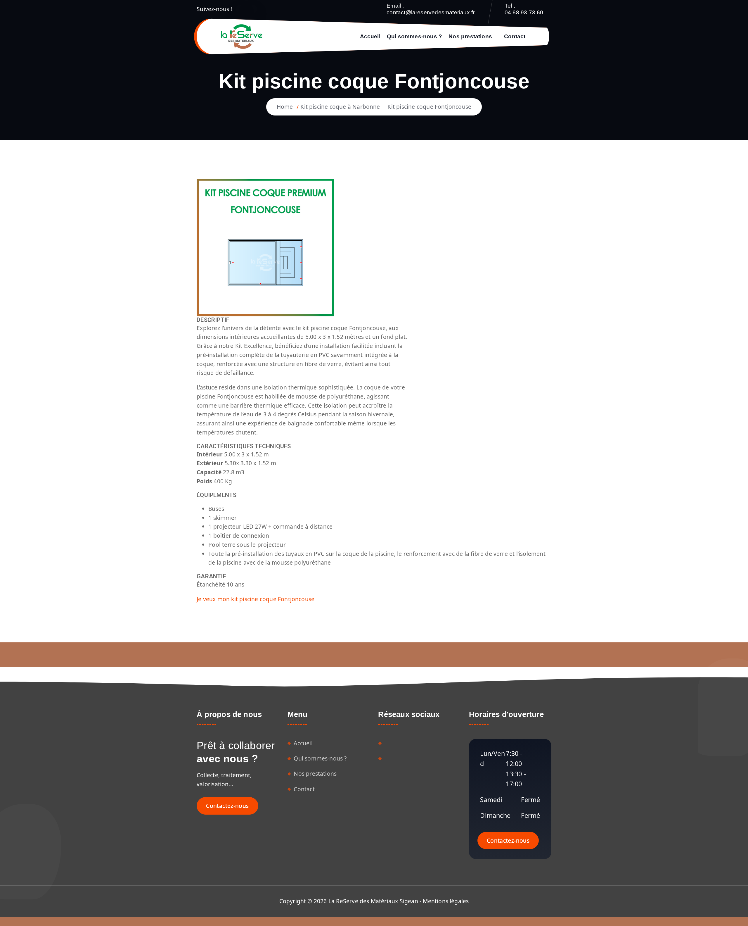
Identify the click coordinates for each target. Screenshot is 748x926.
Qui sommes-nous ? (414, 36)
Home (285, 107)
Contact (514, 36)
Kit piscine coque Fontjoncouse (429, 107)
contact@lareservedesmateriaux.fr (431, 12)
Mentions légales (446, 901)
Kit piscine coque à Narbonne (340, 107)
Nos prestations (470, 36)
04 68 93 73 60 (524, 12)
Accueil (370, 36)
